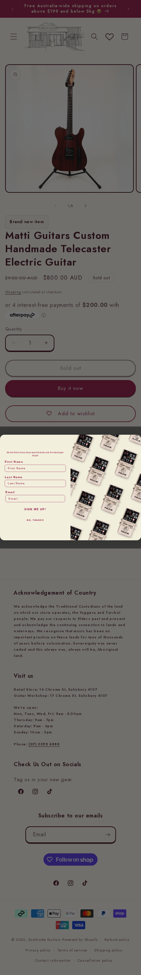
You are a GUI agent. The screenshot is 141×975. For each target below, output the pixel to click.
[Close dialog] (137, 438)
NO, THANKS (35, 520)
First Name (14, 461)
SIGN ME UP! (35, 509)
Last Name (14, 477)
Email (10, 492)
